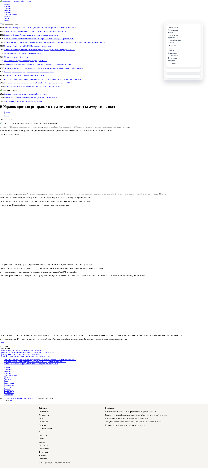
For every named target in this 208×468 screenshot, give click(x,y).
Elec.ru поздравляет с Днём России (17, 57)
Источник (3, 343)
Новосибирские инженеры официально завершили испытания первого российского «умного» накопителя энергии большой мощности (54, 42)
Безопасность (9, 10)
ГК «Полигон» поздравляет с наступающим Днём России (25, 61)
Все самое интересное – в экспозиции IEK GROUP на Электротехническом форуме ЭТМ (37, 83)
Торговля (7, 18)
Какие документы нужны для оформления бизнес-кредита (25, 94)
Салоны (7, 389)
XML (12, 400)
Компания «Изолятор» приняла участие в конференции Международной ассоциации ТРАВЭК (39, 50)
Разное (6, 20)
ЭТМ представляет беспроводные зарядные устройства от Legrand (29, 72)
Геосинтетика (9, 383)
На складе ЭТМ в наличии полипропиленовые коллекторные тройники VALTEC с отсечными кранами (42, 79)
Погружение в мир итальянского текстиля (120, 425)
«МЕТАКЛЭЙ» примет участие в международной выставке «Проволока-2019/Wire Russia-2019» (40, 28)
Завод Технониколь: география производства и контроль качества (25, 356)
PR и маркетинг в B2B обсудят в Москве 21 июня (22, 53)
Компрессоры (9, 385)
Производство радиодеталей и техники (20, 398)
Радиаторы (8, 387)
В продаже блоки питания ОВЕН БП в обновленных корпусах (27, 46)
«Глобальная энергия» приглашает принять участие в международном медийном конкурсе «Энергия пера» (44, 68)
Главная (7, 5)
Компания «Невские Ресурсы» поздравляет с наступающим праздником (31, 35)
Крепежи (7, 12)
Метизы (7, 16)
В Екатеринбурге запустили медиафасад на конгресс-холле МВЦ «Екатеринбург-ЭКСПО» (38, 64)
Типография (8, 395)
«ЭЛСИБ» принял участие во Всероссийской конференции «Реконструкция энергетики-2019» (39, 39)
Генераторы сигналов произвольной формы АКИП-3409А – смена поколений (33, 86)
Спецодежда (9, 391)
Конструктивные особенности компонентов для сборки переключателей (31, 98)
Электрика (8, 8)
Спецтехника (9, 393)
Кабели (7, 6)
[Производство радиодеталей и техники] (15, 1)
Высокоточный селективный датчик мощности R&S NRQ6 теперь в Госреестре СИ (35, 31)
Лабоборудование (10, 14)
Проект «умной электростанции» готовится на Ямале (24, 75)
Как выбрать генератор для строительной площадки (23, 101)
